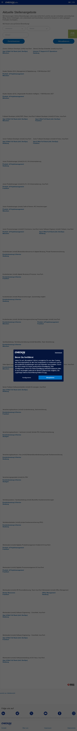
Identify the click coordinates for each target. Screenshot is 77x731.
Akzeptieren (50, 377)
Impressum (58, 352)
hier (45, 372)
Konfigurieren (26, 377)
